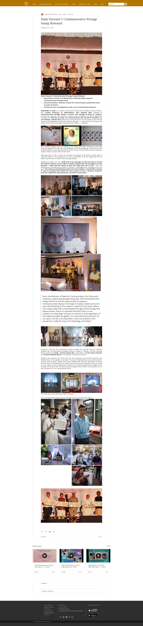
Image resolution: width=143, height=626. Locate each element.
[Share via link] (54, 531)
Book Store (62, 605)
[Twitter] (63, 617)
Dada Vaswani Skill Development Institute (71, 610)
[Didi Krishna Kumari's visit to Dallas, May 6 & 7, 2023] (71, 555)
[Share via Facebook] (41, 531)
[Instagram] (72, 617)
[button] (95, 4)
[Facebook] (60, 617)
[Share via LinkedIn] (50, 531)
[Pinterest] (69, 617)
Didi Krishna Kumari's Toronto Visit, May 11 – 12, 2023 (44, 566)
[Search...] (125, 4)
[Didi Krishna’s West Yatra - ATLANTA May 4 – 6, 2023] (98, 555)
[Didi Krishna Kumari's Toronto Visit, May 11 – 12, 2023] (45, 555)
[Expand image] (51, 136)
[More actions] (101, 14)
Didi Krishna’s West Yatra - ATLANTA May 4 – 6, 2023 (97, 566)
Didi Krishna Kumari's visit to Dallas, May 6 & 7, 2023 (71, 566)
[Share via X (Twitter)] (46, 531)
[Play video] (71, 505)
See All (108, 546)
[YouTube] (66, 617)
